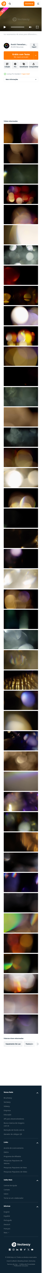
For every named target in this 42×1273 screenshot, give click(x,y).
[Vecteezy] (3, 3)
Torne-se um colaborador (13, 1203)
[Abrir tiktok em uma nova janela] (24, 1254)
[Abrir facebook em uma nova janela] (9, 1254)
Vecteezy (7, 1101)
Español (7, 1220)
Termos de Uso (11, 1269)
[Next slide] (33, 1043)
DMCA (6, 1151)
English (7, 1216)
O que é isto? (25, 74)
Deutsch (7, 1229)
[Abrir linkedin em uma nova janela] (16, 1254)
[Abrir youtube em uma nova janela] (31, 1254)
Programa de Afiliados (12, 1155)
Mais (5, 1237)
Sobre (6, 1198)
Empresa (7, 1109)
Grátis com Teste (21, 55)
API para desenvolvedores (14, 1118)
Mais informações (12, 78)
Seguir (34, 47)
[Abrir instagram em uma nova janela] (13, 1254)
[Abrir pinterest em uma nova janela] (20, 1254)
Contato (7, 1194)
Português (8, 1225)
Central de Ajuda (10, 1190)
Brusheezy (8, 1097)
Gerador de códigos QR (13, 1133)
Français (7, 1233)
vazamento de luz (13, 1043)
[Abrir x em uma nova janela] (28, 1254)
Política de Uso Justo (20, 1270)
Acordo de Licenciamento (13, 1147)
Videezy (7, 1105)
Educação (7, 1114)
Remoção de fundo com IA (14, 1129)
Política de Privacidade (26, 1269)
